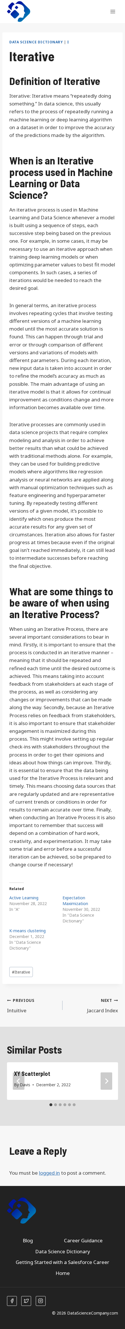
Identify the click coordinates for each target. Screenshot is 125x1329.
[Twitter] (26, 1301)
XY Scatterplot (32, 1073)
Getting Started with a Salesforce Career (62, 1262)
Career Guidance (83, 1240)
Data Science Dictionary (36, 42)
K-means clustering (27, 930)
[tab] (50, 1104)
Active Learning (23, 897)
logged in (49, 1172)
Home (63, 1273)
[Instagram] (41, 1301)
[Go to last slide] (18, 1081)
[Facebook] (12, 1301)
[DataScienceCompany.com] (18, 12)
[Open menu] (112, 11)
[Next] (106, 1081)
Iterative (21, 972)
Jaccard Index (102, 1006)
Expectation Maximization (75, 900)
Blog (28, 1240)
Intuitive (21, 1006)
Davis (25, 1084)
